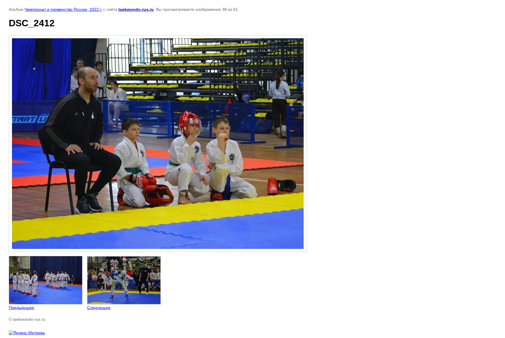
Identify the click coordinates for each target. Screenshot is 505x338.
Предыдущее (21, 307)
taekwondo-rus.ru (136, 9)
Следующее (98, 307)
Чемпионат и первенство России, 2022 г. (63, 9)
